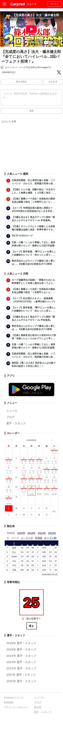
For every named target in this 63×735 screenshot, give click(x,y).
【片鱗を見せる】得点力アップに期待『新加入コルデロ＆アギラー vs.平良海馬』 (33, 219)
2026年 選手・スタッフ (21, 643)
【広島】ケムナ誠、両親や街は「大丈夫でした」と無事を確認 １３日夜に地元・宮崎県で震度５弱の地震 (33, 191)
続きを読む (21, 81)
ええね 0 (53, 81)
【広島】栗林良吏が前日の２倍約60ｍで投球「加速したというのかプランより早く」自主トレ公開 (34, 337)
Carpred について (14, 697)
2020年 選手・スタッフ (21, 681)
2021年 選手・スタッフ (21, 674)
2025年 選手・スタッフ (21, 649)
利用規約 (9, 702)
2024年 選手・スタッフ (21, 655)
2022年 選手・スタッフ (21, 668)
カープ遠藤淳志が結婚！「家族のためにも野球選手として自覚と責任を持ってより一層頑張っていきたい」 (33, 282)
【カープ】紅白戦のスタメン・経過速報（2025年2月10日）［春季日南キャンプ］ (34, 300)
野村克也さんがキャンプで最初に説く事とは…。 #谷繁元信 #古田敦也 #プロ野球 (33, 262)
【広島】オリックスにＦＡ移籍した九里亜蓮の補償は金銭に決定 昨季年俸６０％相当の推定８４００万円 (33, 228)
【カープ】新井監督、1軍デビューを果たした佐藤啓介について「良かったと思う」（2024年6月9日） (34, 253)
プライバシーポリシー (16, 707)
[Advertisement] (31, 148)
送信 (31, 111)
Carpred (17, 4)
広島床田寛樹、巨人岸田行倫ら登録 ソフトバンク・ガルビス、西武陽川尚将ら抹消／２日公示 (33, 182)
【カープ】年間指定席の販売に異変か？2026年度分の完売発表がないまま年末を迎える (33, 210)
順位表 (37, 707)
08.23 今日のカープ (22, 235)
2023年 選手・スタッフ (21, 662)
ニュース (11, 410)
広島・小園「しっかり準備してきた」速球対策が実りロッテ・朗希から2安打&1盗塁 (33, 244)
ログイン (54, 4)
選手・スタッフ (16, 423)
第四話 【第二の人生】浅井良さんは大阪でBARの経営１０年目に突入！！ (34, 364)
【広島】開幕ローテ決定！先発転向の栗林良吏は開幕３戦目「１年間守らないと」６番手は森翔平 (33, 200)
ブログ (10, 417)
